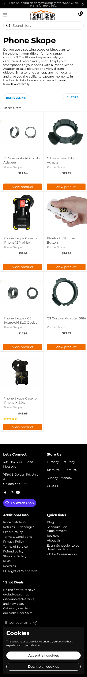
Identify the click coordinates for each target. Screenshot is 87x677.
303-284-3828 (13, 462)
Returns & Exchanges (18, 527)
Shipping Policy (14, 556)
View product (22, 187)
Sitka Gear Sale (20, 613)
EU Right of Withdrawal (20, 571)
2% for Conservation (62, 554)
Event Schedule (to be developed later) (63, 547)
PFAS (7, 561)
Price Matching (14, 522)
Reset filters (12, 108)
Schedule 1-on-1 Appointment (58, 529)
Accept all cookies (43, 655)
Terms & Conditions (17, 537)
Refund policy (13, 551)
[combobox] (43, 25)
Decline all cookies (43, 667)
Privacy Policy (13, 541)
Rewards (9, 566)
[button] (79, 15)
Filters (72, 97)
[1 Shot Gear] (42, 14)
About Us (54, 540)
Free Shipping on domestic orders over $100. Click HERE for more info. (43, 4)
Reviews (53, 536)
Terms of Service (15, 546)
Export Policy (13, 532)
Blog (50, 522)
